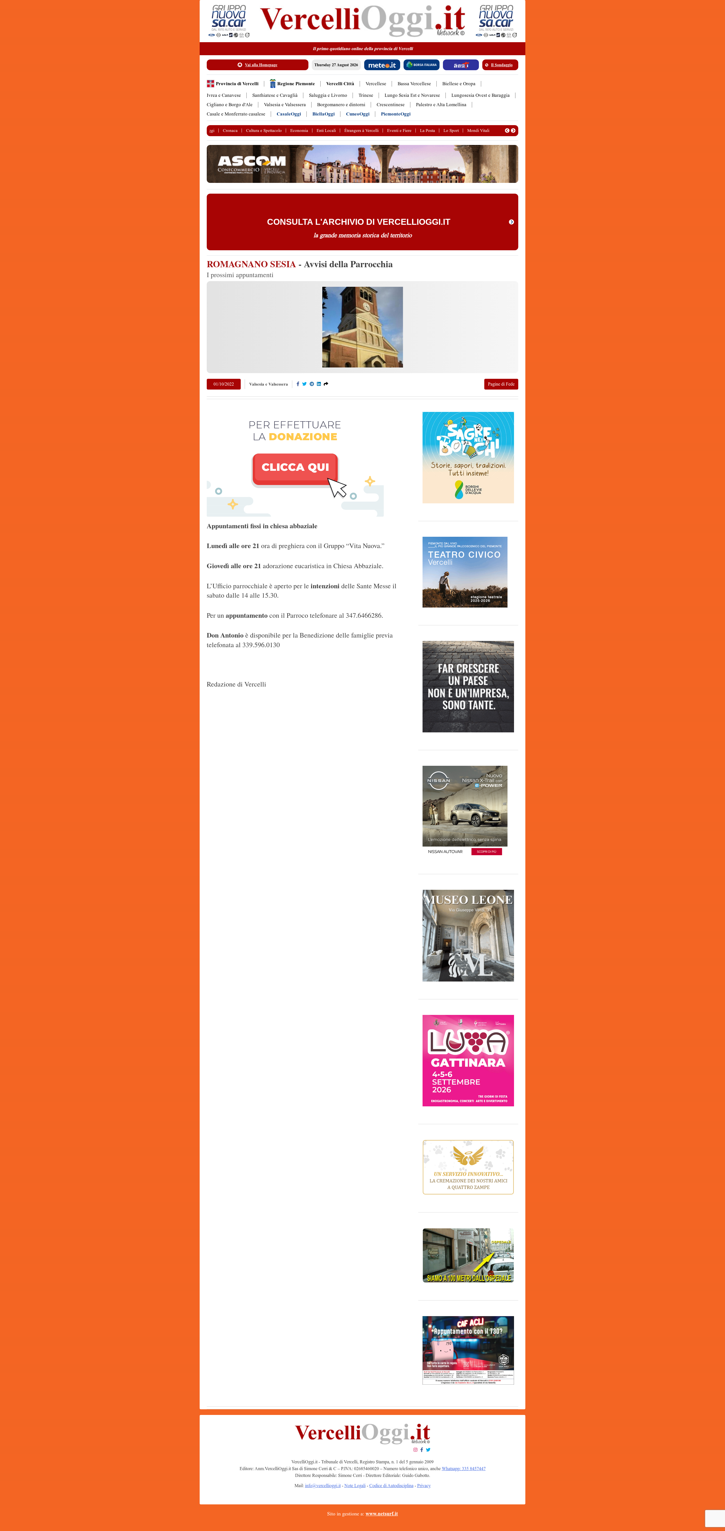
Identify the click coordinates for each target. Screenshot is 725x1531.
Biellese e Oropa (458, 83)
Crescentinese (391, 104)
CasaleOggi (289, 114)
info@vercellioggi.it (323, 1485)
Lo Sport (451, 130)
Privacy (424, 1485)
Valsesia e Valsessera (285, 104)
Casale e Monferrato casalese (236, 114)
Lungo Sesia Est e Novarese (412, 95)
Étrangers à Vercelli (361, 130)
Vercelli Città (340, 83)
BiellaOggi (323, 114)
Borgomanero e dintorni (341, 104)
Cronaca (230, 130)
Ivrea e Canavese (224, 95)
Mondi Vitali (478, 130)
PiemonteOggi (396, 114)
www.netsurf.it (382, 1514)
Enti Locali (326, 130)
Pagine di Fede (501, 384)
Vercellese (376, 83)
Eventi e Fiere (399, 130)
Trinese (366, 95)
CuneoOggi (358, 114)
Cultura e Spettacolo (264, 130)
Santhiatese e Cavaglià (275, 95)
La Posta (427, 130)
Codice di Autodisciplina (391, 1485)
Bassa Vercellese (414, 83)
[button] (507, 130)
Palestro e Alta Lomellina (441, 104)
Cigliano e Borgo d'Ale (230, 104)
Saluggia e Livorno (328, 95)
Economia (299, 130)
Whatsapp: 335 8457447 (464, 1468)
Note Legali (355, 1485)
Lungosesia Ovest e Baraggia (480, 95)
